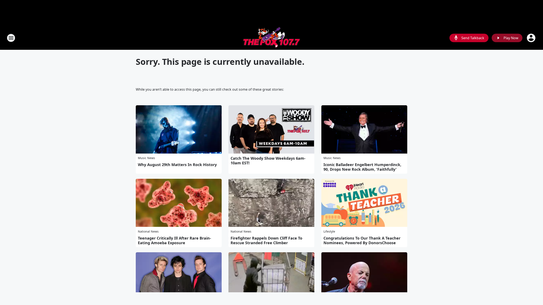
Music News (146, 158)
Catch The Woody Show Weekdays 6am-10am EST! (268, 160)
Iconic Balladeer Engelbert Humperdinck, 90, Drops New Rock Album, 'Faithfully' (362, 167)
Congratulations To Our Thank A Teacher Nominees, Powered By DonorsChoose (361, 240)
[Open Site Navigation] (11, 38)
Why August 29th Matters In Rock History (177, 164)
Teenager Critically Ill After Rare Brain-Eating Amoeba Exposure (174, 240)
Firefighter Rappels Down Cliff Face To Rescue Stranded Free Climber (266, 240)
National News (148, 231)
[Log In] (531, 38)
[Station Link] (271, 38)
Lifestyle (329, 231)
